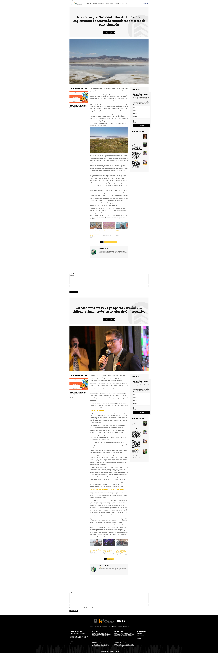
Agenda (115, 637)
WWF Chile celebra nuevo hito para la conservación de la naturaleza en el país (121, 232)
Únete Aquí (141, 125)
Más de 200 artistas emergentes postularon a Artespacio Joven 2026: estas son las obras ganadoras (101, 640)
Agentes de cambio (117, 642)
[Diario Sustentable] (94, 251)
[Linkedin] (114, 32)
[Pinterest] (109, 32)
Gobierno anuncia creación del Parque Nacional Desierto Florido (108, 232)
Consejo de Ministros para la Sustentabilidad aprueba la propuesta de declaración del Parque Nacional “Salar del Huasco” (95, 233)
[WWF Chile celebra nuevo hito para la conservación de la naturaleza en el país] (122, 225)
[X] (146, 1)
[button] (129, 3)
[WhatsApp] (111, 32)
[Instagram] (145, 1)
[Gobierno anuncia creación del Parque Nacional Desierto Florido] (109, 225)
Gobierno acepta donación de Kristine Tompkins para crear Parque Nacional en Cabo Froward (129, 265)
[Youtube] (148, 1)
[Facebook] (143, 1)
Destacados (94, 637)
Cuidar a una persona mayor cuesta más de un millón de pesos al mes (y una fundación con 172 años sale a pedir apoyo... (124, 640)
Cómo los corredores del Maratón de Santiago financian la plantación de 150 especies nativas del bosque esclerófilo (124, 645)
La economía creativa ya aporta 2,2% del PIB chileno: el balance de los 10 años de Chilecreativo (136, 138)
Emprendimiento (135, 134)
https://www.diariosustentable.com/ (104, 249)
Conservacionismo (109, 13)
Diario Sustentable (105, 27)
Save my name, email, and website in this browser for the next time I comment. (86, 288)
